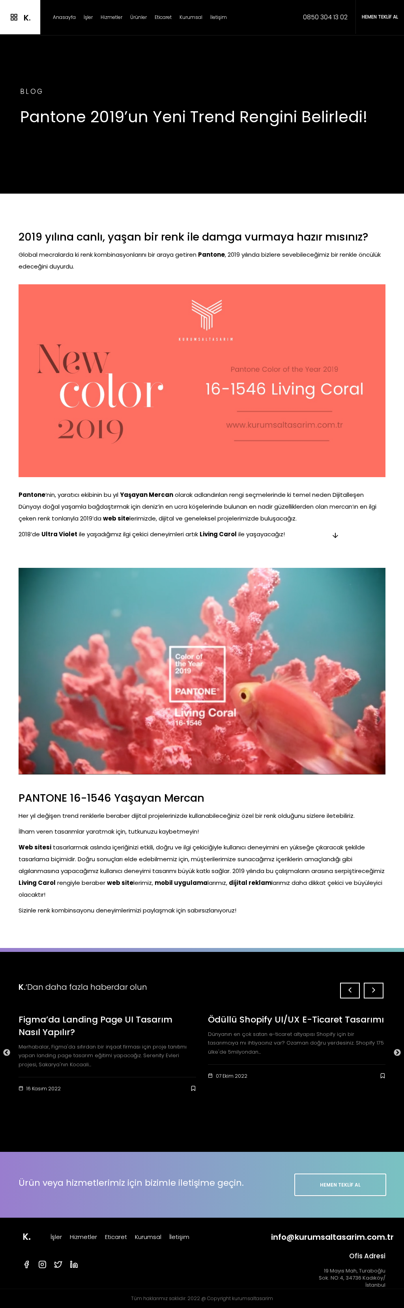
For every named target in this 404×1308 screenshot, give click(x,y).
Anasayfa (64, 17)
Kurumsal (191, 17)
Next (397, 1053)
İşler (88, 17)
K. (26, 1237)
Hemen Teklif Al (340, 1184)
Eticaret (163, 17)
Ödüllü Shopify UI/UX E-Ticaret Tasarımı (296, 1019)
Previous (7, 1053)
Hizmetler (111, 17)
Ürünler (138, 17)
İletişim (218, 17)
